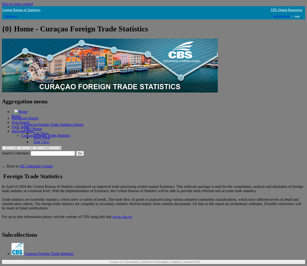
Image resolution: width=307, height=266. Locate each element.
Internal (188, 261)
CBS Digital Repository (287, 10)
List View (41, 133)
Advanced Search (25, 118)
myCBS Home (281, 16)
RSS (197, 261)
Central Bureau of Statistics (21, 10)
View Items (20, 127)
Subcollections (23, 131)
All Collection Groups (36, 166)
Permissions (132, 261)
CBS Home (10, 16)
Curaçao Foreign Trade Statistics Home (53, 125)
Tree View (41, 142)
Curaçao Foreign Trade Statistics (45, 135)
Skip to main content (17, 4)
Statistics (176, 261)
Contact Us (116, 261)
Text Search (21, 122)
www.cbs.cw (122, 217)
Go (80, 153)
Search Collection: (16, 153)
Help (297, 16)
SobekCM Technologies (155, 261)
